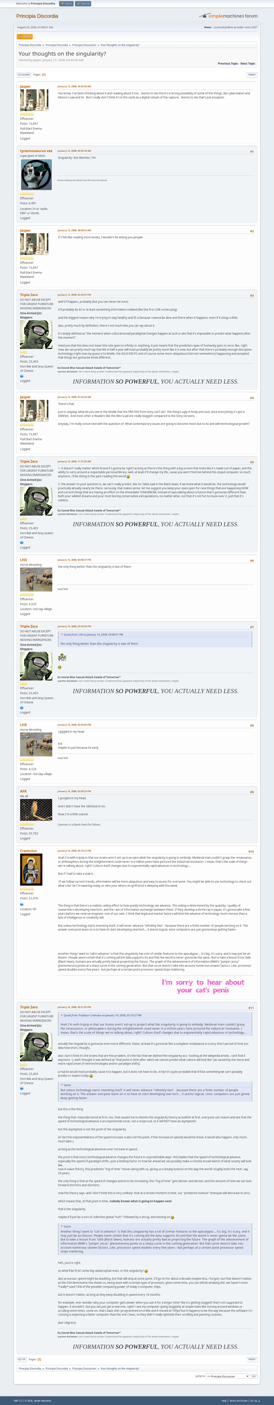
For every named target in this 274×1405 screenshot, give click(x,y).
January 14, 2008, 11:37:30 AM (74, 461)
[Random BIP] (22, 376)
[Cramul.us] (22, 904)
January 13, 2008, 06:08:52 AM (74, 230)
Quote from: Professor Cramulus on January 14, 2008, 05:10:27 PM (102, 1015)
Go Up (21, 1359)
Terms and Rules (238, 1400)
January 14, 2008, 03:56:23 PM (74, 791)
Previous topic (228, 63)
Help (224, 1400)
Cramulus (28, 850)
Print (252, 74)
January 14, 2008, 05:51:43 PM (74, 1007)
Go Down (24, 74)
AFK (23, 791)
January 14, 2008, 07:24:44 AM (74, 397)
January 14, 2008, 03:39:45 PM (74, 724)
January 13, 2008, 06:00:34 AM (74, 150)
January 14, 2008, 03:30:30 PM (74, 626)
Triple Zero (29, 294)
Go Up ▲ (255, 1400)
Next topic (247, 63)
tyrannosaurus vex (36, 150)
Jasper (25, 86)
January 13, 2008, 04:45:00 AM (74, 86)
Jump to (200, 1376)
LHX (23, 559)
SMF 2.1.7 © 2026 (23, 1400)
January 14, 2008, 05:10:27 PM (74, 850)
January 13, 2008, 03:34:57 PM (74, 294)
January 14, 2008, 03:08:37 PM (74, 559)
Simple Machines (42, 1400)
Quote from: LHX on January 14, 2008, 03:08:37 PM (93, 634)
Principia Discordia (37, 16)
